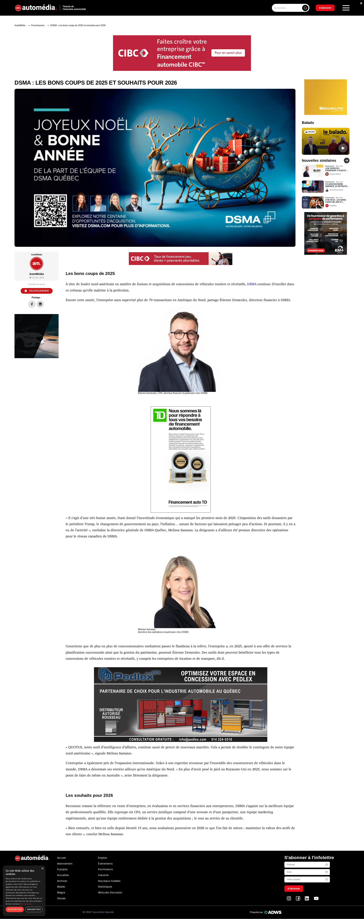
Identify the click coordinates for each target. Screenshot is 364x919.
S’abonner (205, 469)
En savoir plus (26, 904)
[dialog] (24, 891)
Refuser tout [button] (34, 909)
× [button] (42, 869)
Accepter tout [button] (15, 909)
